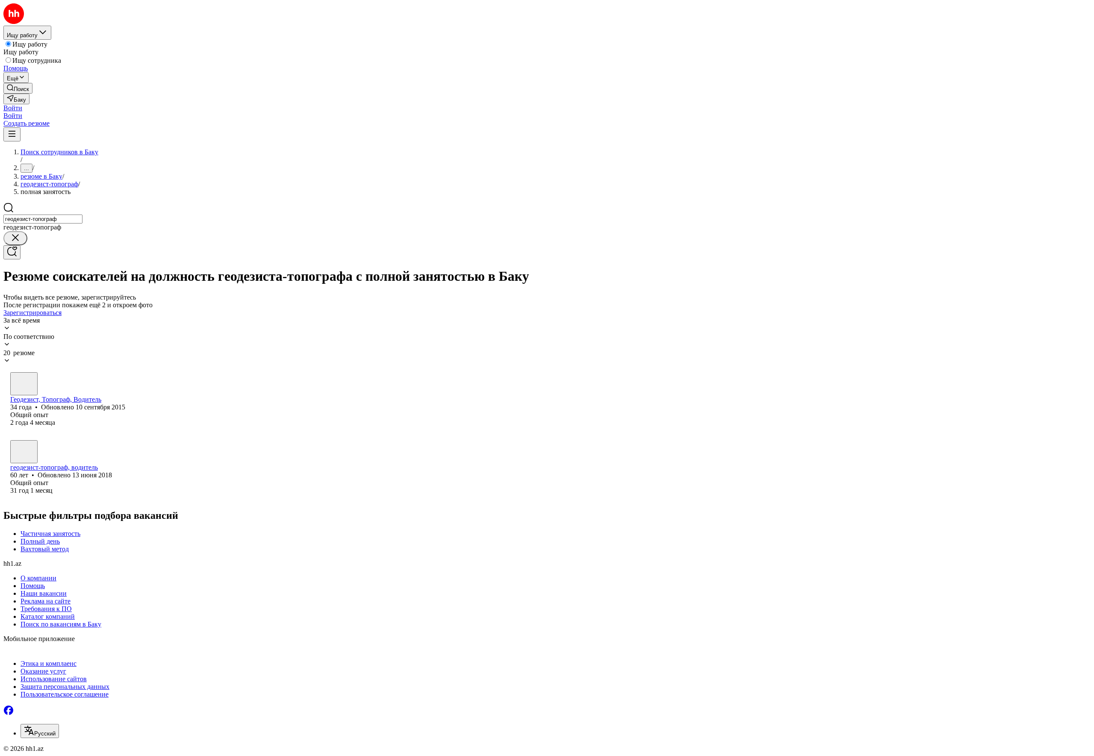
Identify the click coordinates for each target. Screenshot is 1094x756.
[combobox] (42, 219)
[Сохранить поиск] (12, 252)
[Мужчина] (24, 383)
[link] (17, 88)
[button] (12, 108)
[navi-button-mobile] (12, 134)
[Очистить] (15, 238)
